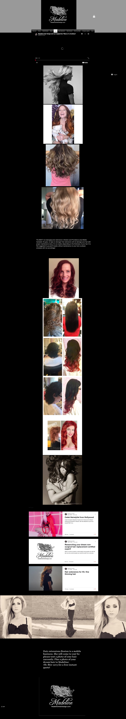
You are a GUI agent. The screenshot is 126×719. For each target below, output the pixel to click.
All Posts (31, 507)
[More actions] (95, 514)
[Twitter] (4, 706)
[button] (94, 16)
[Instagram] (2, 706)
